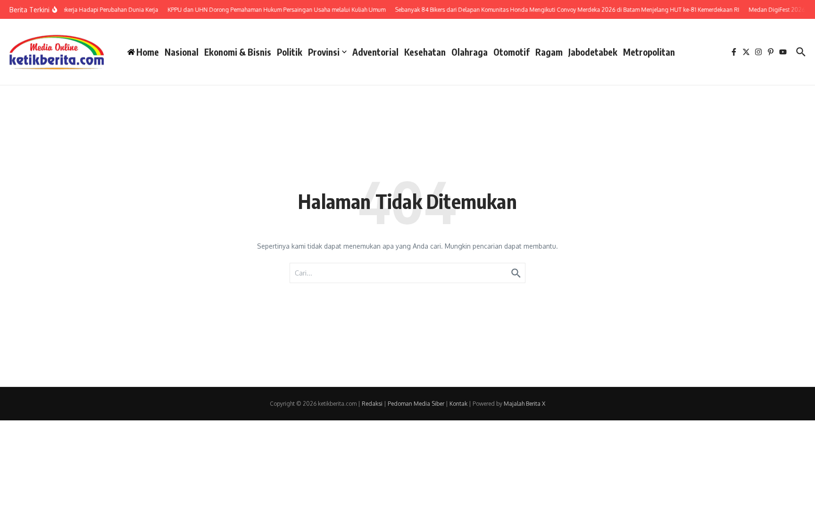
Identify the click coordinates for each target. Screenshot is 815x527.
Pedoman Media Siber (416, 403)
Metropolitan (649, 52)
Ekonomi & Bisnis (237, 52)
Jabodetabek (592, 52)
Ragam (549, 52)
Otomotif (511, 52)
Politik (289, 52)
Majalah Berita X (524, 403)
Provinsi (324, 52)
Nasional (182, 52)
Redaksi (372, 403)
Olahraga (469, 52)
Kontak (458, 403)
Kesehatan (425, 52)
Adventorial (375, 52)
